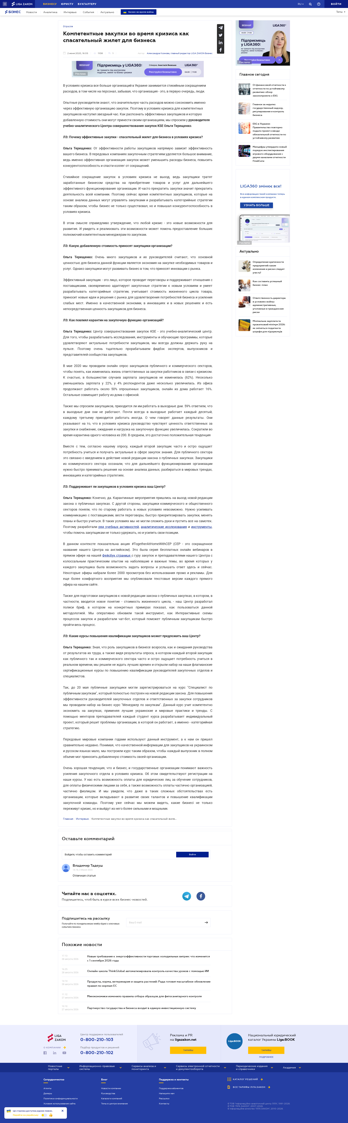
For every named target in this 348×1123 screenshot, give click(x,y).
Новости (31, 12)
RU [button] (299, 4)
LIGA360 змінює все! (260, 186)
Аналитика (50, 12)
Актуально (107, 12)
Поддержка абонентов (171, 1088)
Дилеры (48, 1093)
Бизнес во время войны (141, 12)
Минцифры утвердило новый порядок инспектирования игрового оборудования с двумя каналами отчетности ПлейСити (270, 153)
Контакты (164, 1103)
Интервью (70, 12)
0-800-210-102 (96, 1052)
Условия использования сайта (59, 1103)
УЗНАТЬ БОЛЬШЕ (256, 205)
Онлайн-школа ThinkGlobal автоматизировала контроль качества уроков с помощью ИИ (148, 971)
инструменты (201, 527)
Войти (192, 854)
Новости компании (111, 1088)
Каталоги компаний (111, 1098)
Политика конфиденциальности (61, 1098)
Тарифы (188, 1050)
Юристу (67, 4)
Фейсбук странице (117, 555)
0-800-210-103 (96, 1039)
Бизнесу (50, 4)
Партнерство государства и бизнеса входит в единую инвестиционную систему (141, 1008)
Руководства (108, 1093)
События (88, 12)
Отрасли (68, 26)
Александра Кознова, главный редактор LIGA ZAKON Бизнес (179, 53)
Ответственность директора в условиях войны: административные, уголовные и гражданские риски (269, 305)
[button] (5, 4)
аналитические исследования (164, 527)
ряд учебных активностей (118, 527)
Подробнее (266, 1057)
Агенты (47, 1088)
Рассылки (164, 1098)
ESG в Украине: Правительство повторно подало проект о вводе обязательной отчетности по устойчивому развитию (269, 130)
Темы (339, 11)
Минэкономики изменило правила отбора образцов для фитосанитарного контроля (144, 996)
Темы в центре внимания (114, 1103)
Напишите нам (166, 1093)
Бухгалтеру (87, 4)
